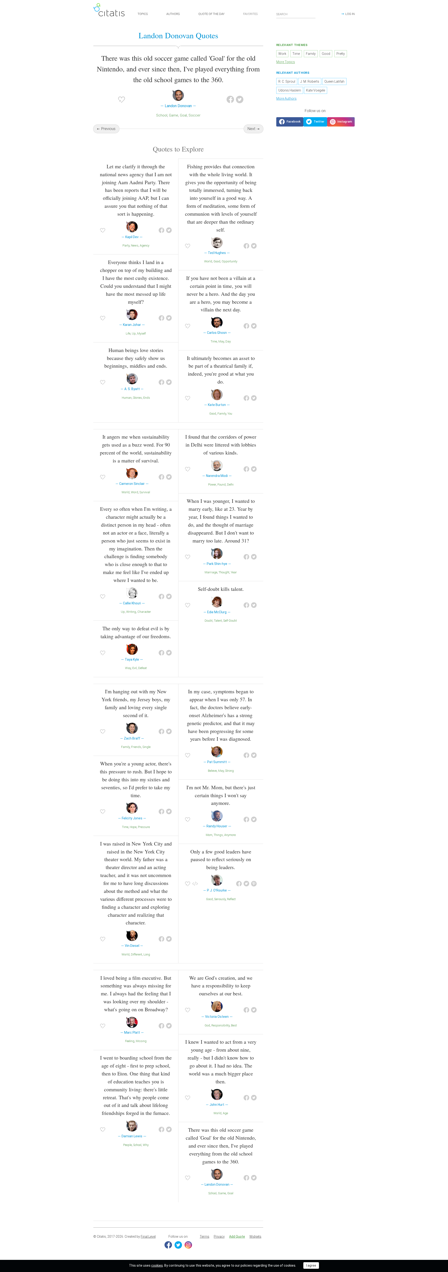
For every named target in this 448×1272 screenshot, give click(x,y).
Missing (141, 1041)
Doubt (209, 620)
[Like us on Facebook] (289, 122)
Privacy (219, 1236)
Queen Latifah (334, 81)
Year (234, 572)
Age (225, 1113)
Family (221, 413)
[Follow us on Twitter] (315, 122)
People (127, 1145)
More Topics (285, 62)
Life (128, 333)
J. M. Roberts (309, 81)
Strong (229, 770)
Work (282, 54)
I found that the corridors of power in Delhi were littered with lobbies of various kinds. (220, 444)
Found (221, 484)
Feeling (129, 1041)
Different (136, 954)
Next (251, 129)
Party (126, 245)
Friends (136, 747)
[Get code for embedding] (195, 884)
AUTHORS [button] (173, 14)
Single (146, 747)
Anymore (230, 835)
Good (217, 261)
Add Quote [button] (237, 1236)
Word (134, 492)
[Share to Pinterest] (254, 884)
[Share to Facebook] (230, 99)
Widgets (255, 1236)
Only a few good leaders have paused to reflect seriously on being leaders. (220, 859)
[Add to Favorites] (121, 99)
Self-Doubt (230, 620)
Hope (133, 827)
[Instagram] (188, 1245)
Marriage (211, 572)
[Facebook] (168, 1245)
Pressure (144, 827)
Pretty (340, 54)
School (161, 115)
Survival (145, 492)
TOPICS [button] (143, 14)
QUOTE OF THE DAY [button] (211, 14)
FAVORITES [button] (250, 14)
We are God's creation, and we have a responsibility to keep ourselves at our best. (220, 985)
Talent (218, 620)
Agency (144, 245)
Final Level (148, 1236)
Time (214, 341)
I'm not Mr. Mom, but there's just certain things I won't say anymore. (220, 795)
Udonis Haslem (289, 90)
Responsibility (220, 1025)
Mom (209, 835)
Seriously (220, 899)
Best (234, 1025)
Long (147, 954)
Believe (212, 770)
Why (146, 1145)
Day (228, 341)
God (207, 1025)
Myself (141, 333)
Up (134, 333)
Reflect (231, 899)
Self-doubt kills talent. (221, 588)
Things (218, 835)
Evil (134, 668)
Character (144, 611)
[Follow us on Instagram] (341, 122)
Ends (146, 397)
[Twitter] (178, 1245)
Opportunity (229, 261)
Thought (224, 572)
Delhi (230, 484)
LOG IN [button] (350, 14)
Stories (137, 397)
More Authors (286, 98)
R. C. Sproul (286, 81)
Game (173, 115)
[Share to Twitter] (239, 99)
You (230, 413)
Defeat (142, 668)
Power (212, 484)
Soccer (194, 115)
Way (128, 668)
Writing (131, 611)
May (221, 341)
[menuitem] (204, 1236)
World (208, 261)
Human (127, 397)
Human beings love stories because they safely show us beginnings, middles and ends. (135, 358)
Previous (108, 129)
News (134, 245)
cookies (157, 1265)
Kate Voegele (315, 90)
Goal (183, 115)
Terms (204, 1236)
